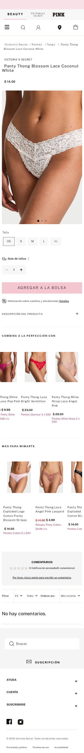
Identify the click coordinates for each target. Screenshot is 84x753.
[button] (21, 27)
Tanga (51, 44)
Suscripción (47, 662)
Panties (37, 44)
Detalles (64, 301)
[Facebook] (9, 722)
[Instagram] (21, 722)
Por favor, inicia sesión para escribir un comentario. (42, 577)
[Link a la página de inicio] (16, 44)
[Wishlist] (59, 27)
